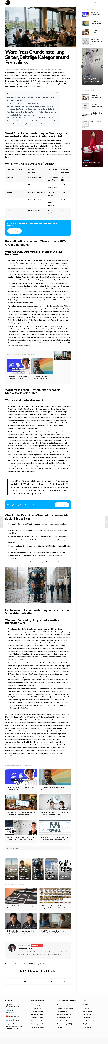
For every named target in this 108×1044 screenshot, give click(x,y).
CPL (9, 323)
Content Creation (37, 1017)
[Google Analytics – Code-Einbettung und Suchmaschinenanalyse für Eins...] (106, 522)
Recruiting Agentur (37, 1024)
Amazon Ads (87, 1027)
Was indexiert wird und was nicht (22, 115)
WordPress (12, 73)
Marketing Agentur (37, 1005)
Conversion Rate (64, 466)
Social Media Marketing (52, 143)
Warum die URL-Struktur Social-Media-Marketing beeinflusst (32, 109)
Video (32, 964)
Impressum (48, 1041)
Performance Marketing (65, 1008)
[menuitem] (100, 3)
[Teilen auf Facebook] (12, 981)
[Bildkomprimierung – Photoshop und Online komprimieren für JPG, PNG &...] (1, 522)
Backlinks (55, 312)
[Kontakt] (91, 3)
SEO (48, 78)
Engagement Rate (45, 280)
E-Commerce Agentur (64, 1005)
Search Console (19, 420)
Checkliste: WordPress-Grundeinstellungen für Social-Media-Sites (31, 118)
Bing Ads (86, 1024)
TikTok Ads (86, 1008)
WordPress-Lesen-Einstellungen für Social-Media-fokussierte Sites (31, 112)
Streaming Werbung (64, 1017)
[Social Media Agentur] (29, 3)
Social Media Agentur (13, 87)
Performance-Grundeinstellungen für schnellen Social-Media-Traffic (32, 121)
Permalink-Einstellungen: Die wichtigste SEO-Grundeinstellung (30, 106)
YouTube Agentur (37, 1014)
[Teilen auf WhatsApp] (38, 981)
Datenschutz (10, 81)
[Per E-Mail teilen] (64, 981)
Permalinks (38, 146)
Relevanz (65, 170)
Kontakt (39, 87)
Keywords (27, 269)
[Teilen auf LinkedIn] (51, 981)
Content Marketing (37, 1021)
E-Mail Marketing (62, 1011)
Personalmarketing (37, 1027)
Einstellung (19, 964)
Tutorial (27, 964)
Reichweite (55, 320)
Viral (39, 677)
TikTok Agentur (36, 1008)
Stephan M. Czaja (25, 949)
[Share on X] (25, 981)
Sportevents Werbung (64, 1021)
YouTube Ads (87, 1014)
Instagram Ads (87, 1011)
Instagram (46, 291)
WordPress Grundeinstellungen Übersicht (25, 103)
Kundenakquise (39, 654)
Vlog (36, 964)
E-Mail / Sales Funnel (64, 1014)
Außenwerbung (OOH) (64, 1024)
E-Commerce (15, 69)
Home (8, 69)
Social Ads (86, 1005)
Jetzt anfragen (14, 231)
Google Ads (86, 1017)
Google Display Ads (89, 1021)
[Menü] (100, 3)
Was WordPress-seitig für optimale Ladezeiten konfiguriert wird (33, 124)
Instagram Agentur (37, 1011)
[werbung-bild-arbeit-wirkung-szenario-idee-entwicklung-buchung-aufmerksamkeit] (40, 27)
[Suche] (95, 3)
